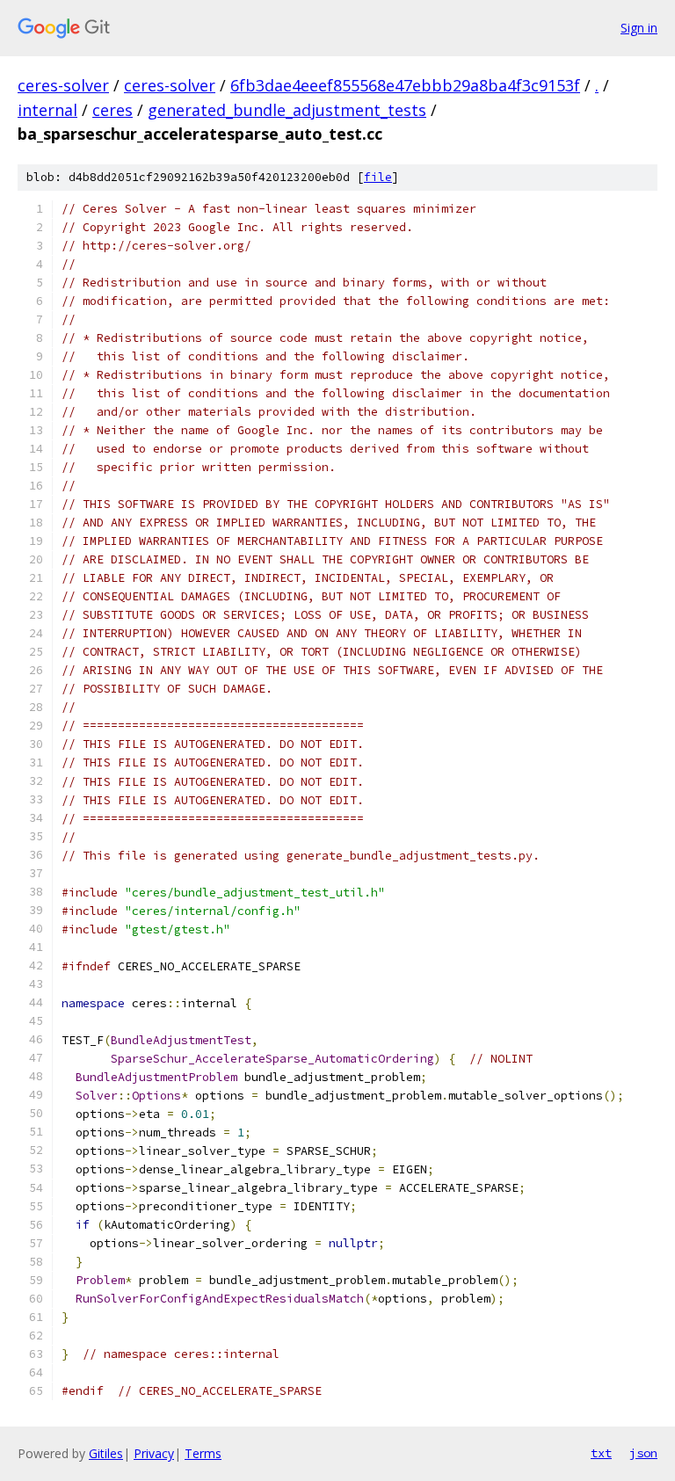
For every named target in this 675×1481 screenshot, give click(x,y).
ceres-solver (63, 85)
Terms (203, 1453)
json (643, 1453)
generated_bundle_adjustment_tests (287, 109)
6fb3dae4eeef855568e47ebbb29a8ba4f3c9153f (405, 85)
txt (601, 1453)
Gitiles (106, 1453)
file (378, 177)
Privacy (154, 1453)
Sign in (639, 27)
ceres (112, 109)
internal (47, 109)
